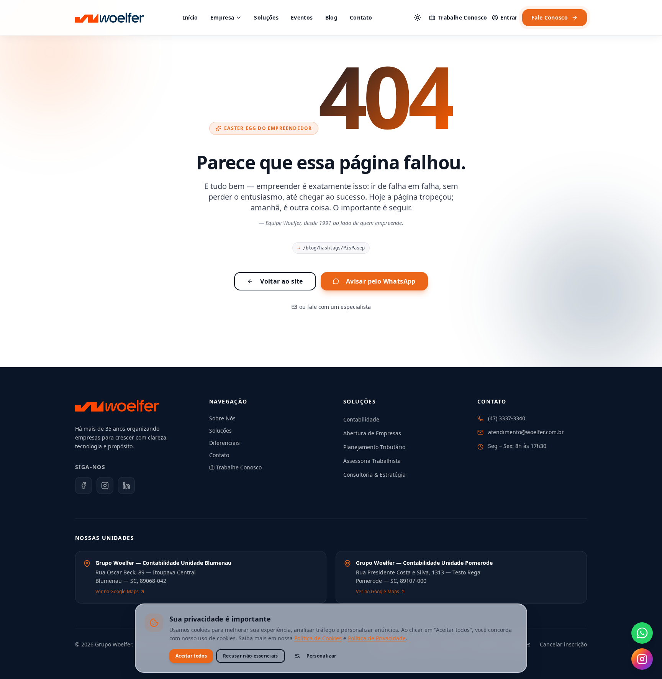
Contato (361, 17)
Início (190, 17)
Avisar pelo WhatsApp (381, 281)
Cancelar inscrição (563, 644)
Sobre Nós (222, 418)
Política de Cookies (318, 638)
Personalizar (321, 656)
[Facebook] (83, 485)
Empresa (222, 17)
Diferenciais (224, 442)
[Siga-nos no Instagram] (642, 659)
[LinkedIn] (126, 485)
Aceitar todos (191, 656)
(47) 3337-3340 (506, 418)
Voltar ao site (281, 281)
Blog (331, 17)
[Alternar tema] (417, 18)
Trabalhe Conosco (462, 17)
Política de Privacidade (377, 638)
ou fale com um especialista (335, 306)
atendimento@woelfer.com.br (526, 432)
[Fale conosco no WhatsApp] (642, 633)
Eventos (302, 17)
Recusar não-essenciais (250, 656)
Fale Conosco (549, 17)
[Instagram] (105, 485)
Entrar (509, 17)
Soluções (266, 17)
